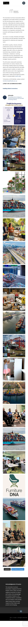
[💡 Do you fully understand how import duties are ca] (14, 392)
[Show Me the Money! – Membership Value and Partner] (14, 416)
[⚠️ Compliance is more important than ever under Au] (14, 322)
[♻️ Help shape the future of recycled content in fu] (14, 276)
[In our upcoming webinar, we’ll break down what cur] (14, 439)
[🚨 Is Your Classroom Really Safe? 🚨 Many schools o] (14, 369)
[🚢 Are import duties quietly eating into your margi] (14, 509)
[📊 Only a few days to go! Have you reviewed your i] (14, 160)
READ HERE (18, 76)
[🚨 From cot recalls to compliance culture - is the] (14, 299)
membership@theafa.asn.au (10, 81)
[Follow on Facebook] (2, 624)
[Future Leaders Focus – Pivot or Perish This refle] (14, 462)
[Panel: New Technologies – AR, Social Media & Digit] (14, 555)
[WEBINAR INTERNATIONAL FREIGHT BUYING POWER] (14, 113)
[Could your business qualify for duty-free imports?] (14, 346)
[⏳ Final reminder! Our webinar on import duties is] (14, 136)
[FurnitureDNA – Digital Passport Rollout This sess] (14, 485)
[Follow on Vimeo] (19, 624)
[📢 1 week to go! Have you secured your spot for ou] (14, 206)
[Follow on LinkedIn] (15, 624)
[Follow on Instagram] (10, 624)
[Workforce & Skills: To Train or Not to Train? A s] (14, 532)
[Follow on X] (6, 624)
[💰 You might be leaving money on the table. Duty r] (14, 253)
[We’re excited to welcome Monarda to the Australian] (14, 183)
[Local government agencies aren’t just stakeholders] (14, 229)
